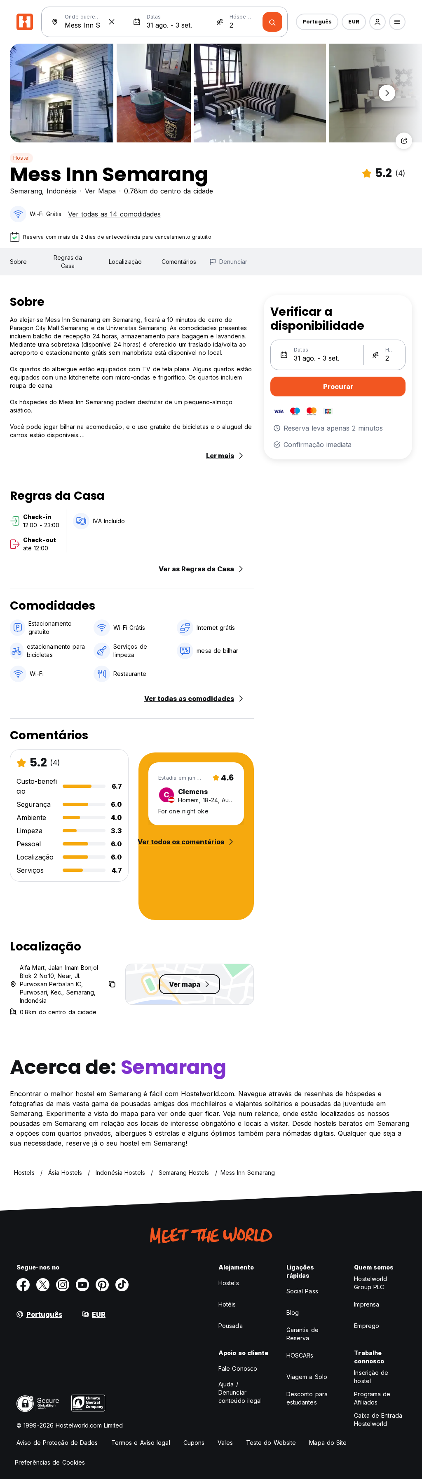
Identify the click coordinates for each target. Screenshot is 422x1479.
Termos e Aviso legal (140, 1442)
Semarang (26, 191)
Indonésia (62, 191)
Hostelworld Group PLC (370, 1282)
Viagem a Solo (306, 1376)
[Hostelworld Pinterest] (102, 1284)
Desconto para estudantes (307, 1398)
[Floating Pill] (387, 93)
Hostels (228, 1282)
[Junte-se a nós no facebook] (23, 1284)
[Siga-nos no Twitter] (42, 1284)
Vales (225, 1442)
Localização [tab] (125, 261)
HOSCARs (300, 1355)
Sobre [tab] (18, 261)
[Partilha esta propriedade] (404, 141)
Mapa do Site (328, 1442)
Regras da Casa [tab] (68, 261)
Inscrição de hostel (371, 1376)
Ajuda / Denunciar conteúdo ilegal (240, 1392)
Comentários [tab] (179, 261)
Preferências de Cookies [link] (50, 1462)
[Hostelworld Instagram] (62, 1284)
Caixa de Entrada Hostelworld (378, 1419)
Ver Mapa (100, 191)
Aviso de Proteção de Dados (57, 1442)
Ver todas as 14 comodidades (114, 214)
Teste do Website (271, 1442)
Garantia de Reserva (302, 1334)
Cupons (194, 1442)
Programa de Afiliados (372, 1398)
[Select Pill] (377, 22)
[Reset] (112, 22)
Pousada (230, 1325)
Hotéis (227, 1304)
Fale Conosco (237, 1368)
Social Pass (302, 1291)
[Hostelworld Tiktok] (122, 1284)
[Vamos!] (272, 22)
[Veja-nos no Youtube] (82, 1284)
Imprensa (366, 1304)
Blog (292, 1312)
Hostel (21, 158)
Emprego (366, 1325)
